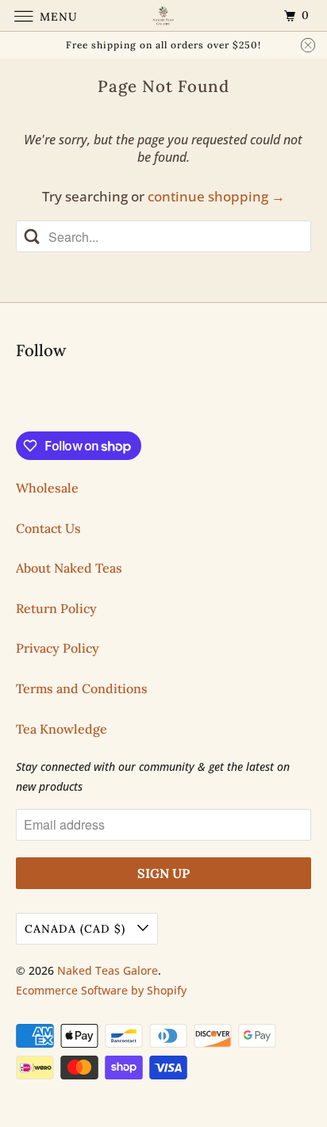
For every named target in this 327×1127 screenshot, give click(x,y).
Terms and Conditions (82, 688)
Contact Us (48, 528)
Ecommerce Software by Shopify (101, 990)
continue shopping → (216, 196)
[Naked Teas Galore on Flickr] (19, 398)
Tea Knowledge (61, 729)
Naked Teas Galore (107, 970)
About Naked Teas (69, 568)
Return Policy (56, 608)
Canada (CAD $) (77, 929)
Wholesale (47, 488)
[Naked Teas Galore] (163, 15)
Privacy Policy (57, 648)
